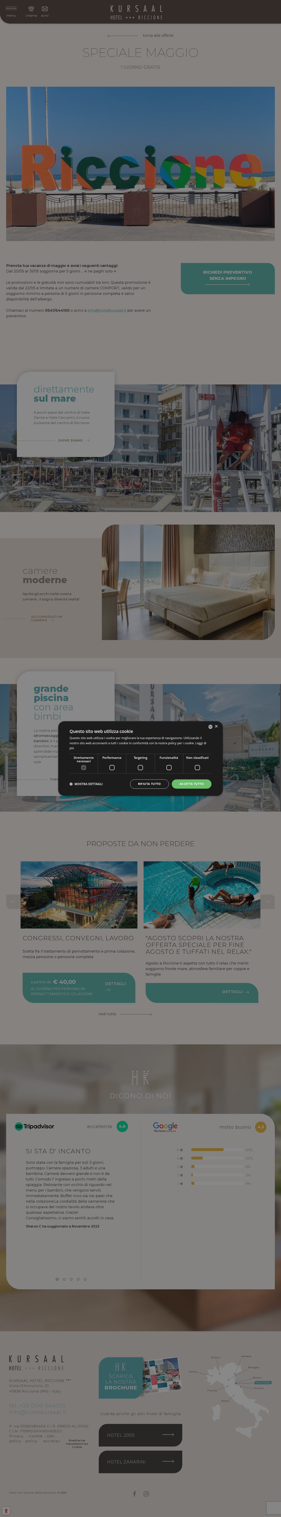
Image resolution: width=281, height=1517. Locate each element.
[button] (86, 784)
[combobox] (210, 727)
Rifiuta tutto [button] (149, 784)
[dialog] (140, 758)
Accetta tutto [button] (192, 784)
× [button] (216, 726)
